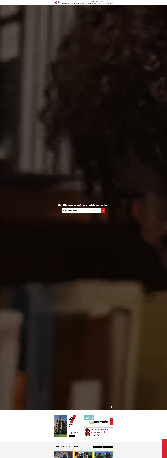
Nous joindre (103, 1)
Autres (111, 3)
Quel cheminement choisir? (107, 446)
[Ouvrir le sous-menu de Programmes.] (72, 4)
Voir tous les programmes (97, 446)
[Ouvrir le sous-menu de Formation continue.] (80, 4)
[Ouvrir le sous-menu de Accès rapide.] (110, 1)
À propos (93, 1)
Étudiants (101, 3)
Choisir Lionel (64, 3)
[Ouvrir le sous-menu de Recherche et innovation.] (96, 4)
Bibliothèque (89, 1)
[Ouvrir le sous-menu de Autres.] (112, 4)
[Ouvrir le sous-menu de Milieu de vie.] (86, 4)
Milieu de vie (84, 3)
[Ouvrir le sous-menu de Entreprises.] (108, 4)
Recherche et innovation (92, 3)
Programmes (70, 3)
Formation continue (77, 3)
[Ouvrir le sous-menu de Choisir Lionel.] (66, 4)
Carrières (97, 1)
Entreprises (106, 3)
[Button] (111, 407)
